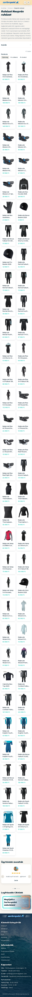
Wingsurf (4, 932)
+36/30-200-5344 (14, 971)
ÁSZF (3, 954)
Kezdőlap (3, 8)
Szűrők (4, 45)
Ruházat (10, 8)
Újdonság (5, 57)
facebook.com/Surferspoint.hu (20, 976)
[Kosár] (25, 2)
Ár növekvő (23, 57)
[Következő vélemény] (29, 876)
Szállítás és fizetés (7, 951)
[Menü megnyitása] (28, 2)
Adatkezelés (5, 957)
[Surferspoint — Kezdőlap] (10, 2)
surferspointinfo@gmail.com (16, 974)
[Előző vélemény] (2, 876)
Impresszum (5, 960)
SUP (2, 935)
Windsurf (4, 929)
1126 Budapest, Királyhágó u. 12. (16, 968)
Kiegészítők (5, 940)
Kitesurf (4, 926)
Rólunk (3, 948)
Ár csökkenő (14, 57)
